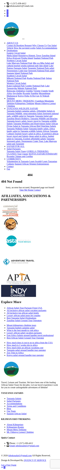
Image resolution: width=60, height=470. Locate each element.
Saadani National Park (43, 58)
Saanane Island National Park (20, 73)
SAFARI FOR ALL (16, 146)
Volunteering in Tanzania (18, 161)
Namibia (34, 93)
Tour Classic (22, 154)
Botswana (11, 91)
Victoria (36, 91)
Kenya (21, 96)
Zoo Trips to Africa (15, 353)
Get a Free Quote (8, 465)
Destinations (12, 50)
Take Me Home (26, 190)
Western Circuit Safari (16, 83)
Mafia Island (12, 55)
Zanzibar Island (48, 55)
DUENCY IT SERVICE (35, 460)
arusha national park (30, 65)
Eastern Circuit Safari (16, 53)
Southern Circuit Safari (17, 76)
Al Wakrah (44, 96)
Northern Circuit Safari (17, 60)
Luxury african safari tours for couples (23, 315)
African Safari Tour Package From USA (24, 308)
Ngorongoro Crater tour (17, 70)
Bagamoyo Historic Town (29, 55)
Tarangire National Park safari (41, 68)
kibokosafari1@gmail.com (20, 455)
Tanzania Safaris (14, 398)
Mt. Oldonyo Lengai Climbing (20, 432)
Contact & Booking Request (19, 45)
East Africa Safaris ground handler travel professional (30, 335)
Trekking (11, 98)
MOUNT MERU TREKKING (20, 101)
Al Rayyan (34, 96)
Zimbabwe (21, 91)
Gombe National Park (35, 86)
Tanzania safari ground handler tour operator (26, 350)
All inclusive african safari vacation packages (26, 310)
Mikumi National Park (16, 78)
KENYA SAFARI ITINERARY (43, 154)
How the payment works (25, 48)
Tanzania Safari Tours (16, 151)
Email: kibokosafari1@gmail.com (24, 446)
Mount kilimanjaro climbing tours (21, 325)
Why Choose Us (39, 45)
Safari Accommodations (46, 48)
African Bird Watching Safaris (42, 126)
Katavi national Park (16, 86)
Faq (8, 169)
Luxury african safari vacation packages (24, 333)
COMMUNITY (14, 159)
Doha (26, 96)
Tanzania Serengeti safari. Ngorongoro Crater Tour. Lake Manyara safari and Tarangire (32, 141)
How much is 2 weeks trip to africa (22, 345)
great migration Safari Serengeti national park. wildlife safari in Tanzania (33, 114)
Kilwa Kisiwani (14, 58)
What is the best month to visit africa (23, 330)
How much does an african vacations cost (25, 347)
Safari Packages (14, 149)
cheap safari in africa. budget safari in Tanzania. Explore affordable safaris (30, 137)
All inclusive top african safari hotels (23, 313)
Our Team (11, 411)
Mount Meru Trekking (16, 429)
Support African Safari (17, 413)
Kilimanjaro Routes (15, 427)
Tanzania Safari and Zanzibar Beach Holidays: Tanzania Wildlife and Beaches (32, 117)
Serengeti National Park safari (41, 70)
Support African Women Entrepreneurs (32, 164)
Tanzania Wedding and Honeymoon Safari (32, 123)
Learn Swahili (35, 161)
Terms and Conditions (16, 406)
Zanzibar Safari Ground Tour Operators (24, 320)
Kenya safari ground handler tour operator (25, 355)
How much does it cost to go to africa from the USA (30, 342)
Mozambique (44, 93)
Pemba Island (27, 58)
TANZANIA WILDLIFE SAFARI (22, 108)
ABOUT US (12, 43)
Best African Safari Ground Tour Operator (25, 338)
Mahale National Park (27, 88)
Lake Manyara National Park (19, 63)
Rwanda (26, 93)
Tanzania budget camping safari (21, 328)
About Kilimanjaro (15, 424)
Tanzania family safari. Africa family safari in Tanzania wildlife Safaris (31, 129)
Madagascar (12, 96)
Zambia (29, 91)
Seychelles (17, 93)
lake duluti (43, 65)
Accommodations (14, 403)
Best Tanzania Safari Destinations (21, 318)
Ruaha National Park (36, 78)
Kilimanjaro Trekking (24, 103)
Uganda (44, 91)
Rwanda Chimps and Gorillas (20, 156)
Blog (9, 408)
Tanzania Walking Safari (17, 128)
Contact (10, 166)
